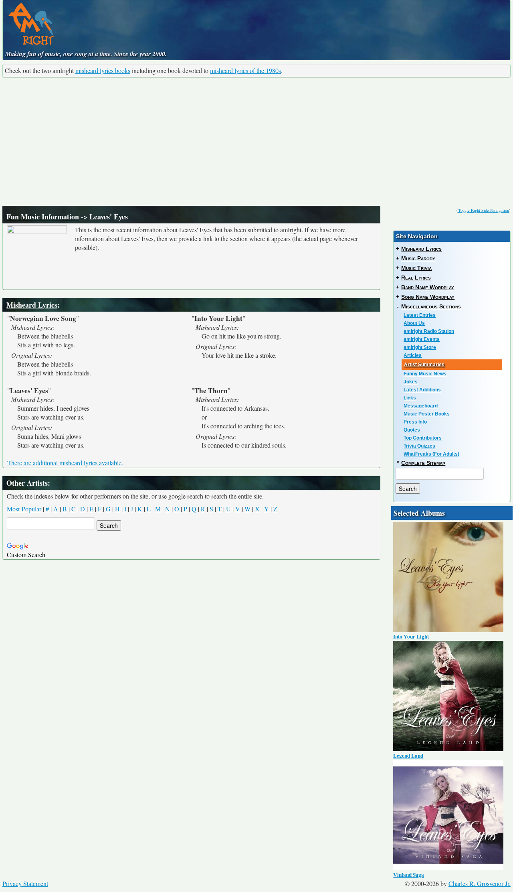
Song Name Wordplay (427, 297)
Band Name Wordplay (427, 287)
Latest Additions (422, 390)
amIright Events (422, 339)
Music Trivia (416, 268)
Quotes (412, 430)
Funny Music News (425, 374)
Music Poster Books (427, 414)
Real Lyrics (416, 277)
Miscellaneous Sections (431, 306)
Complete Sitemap (423, 463)
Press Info (415, 422)
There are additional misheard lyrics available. (65, 462)
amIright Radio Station (429, 331)
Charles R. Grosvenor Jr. (479, 883)
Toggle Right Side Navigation (483, 210)
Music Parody (418, 258)
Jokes (411, 382)
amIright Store (420, 347)
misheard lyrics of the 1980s (245, 70)
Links (410, 398)
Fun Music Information (42, 216)
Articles (413, 355)
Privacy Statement (25, 883)
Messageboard (421, 406)
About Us (414, 323)
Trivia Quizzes (419, 446)
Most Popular (24, 509)
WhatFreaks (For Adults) (431, 454)
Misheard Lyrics (31, 305)
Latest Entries (420, 315)
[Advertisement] (256, 141)
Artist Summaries (424, 364)
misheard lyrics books (102, 70)
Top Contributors (423, 438)
